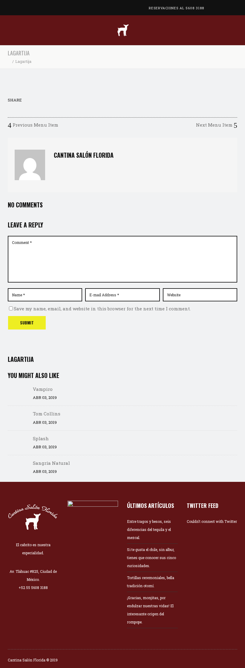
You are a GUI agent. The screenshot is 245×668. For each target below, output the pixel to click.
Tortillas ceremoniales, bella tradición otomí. (150, 581)
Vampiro (43, 389)
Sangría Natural (51, 463)
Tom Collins (46, 414)
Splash (41, 438)
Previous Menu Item (34, 125)
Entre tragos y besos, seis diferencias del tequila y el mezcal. (149, 529)
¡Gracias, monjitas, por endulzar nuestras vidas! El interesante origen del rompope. (150, 609)
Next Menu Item (215, 125)
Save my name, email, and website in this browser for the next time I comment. (102, 309)
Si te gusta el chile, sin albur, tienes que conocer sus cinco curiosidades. (151, 557)
